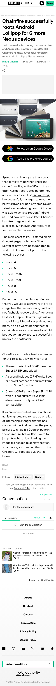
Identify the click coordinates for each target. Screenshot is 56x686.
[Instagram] (13, 648)
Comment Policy (22, 488)
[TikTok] (52, 648)
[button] (28, 3)
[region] (28, 538)
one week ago (41, 195)
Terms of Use (28, 622)
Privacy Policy (28, 631)
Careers (28, 614)
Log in (41, 495)
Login (50, 3)
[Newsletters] (42, 648)
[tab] (11, 517)
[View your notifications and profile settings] (50, 518)
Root (4, 469)
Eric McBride (11, 61)
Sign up (48, 495)
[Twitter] (32, 648)
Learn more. (50, 16)
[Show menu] (3, 3)
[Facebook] (3, 648)
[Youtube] (23, 648)
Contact (28, 606)
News (5, 465)
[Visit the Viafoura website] (47, 580)
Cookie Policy (28, 639)
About (28, 597)
